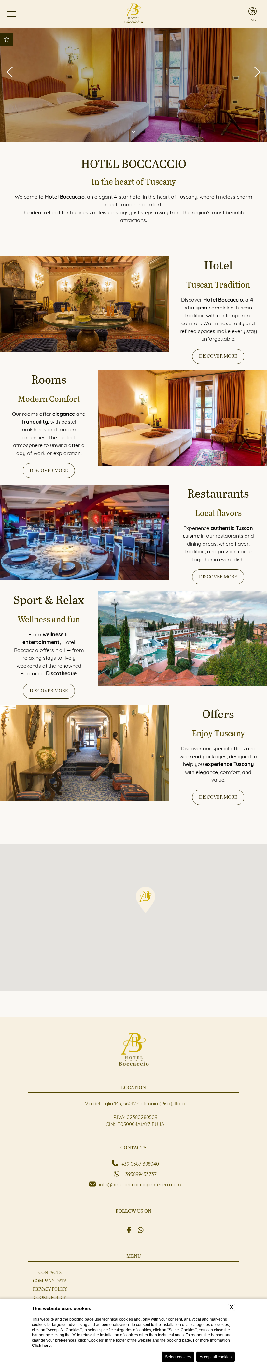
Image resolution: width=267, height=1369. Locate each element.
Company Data (50, 1281)
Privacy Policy (50, 1289)
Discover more (218, 356)
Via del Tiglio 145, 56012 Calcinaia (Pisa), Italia (135, 1103)
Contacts (50, 1273)
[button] (145, 899)
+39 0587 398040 (140, 1163)
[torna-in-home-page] (133, 13)
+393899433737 (140, 1173)
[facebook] (129, 1229)
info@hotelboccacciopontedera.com (140, 1184)
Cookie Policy (50, 1298)
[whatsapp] (141, 1229)
